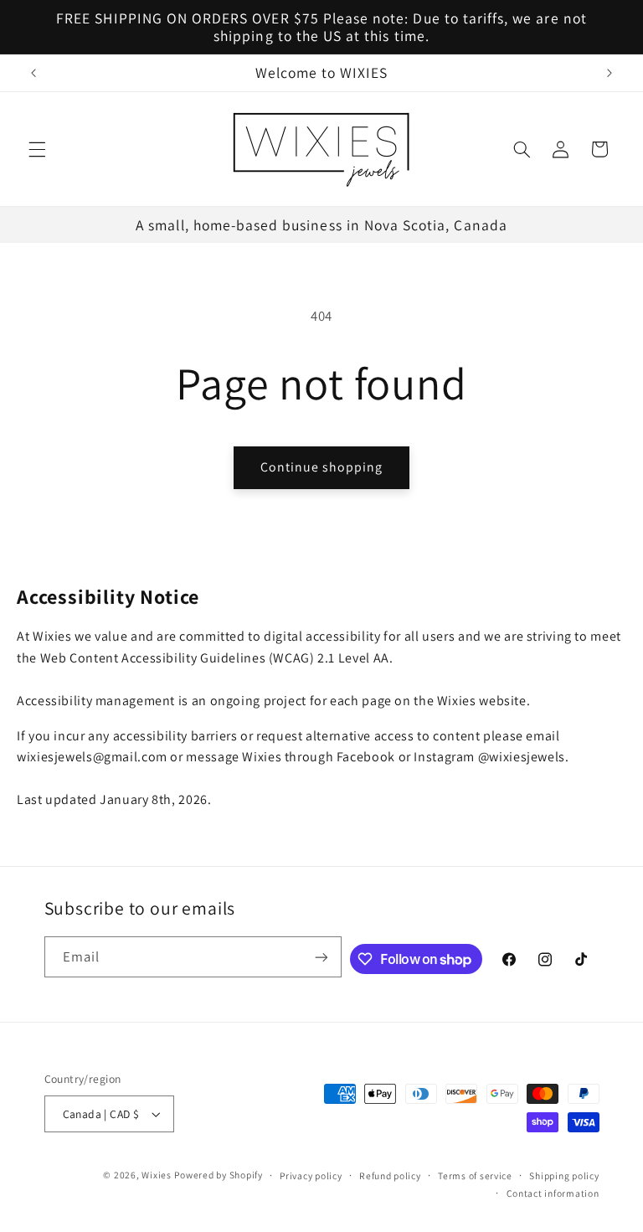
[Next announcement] (609, 72)
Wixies (156, 1174)
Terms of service (475, 1175)
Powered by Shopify (218, 1174)
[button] (37, 149)
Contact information (553, 1193)
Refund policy (390, 1175)
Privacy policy (311, 1175)
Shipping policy (564, 1175)
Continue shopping (321, 467)
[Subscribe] (321, 956)
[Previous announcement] (33, 72)
